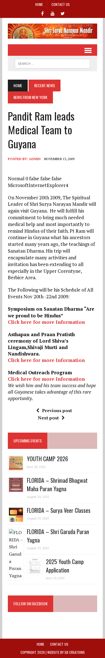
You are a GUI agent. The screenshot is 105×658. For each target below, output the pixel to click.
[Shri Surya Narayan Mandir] (52, 31)
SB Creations (74, 652)
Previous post (57, 410)
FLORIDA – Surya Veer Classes (58, 510)
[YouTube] (52, 13)
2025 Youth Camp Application (65, 565)
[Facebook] (42, 13)
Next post (48, 418)
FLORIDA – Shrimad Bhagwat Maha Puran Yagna (57, 484)
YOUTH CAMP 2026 (47, 458)
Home (39, 4)
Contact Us (61, 4)
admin (35, 159)
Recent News (44, 85)
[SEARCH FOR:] (52, 62)
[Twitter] (62, 13)
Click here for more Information (46, 322)
